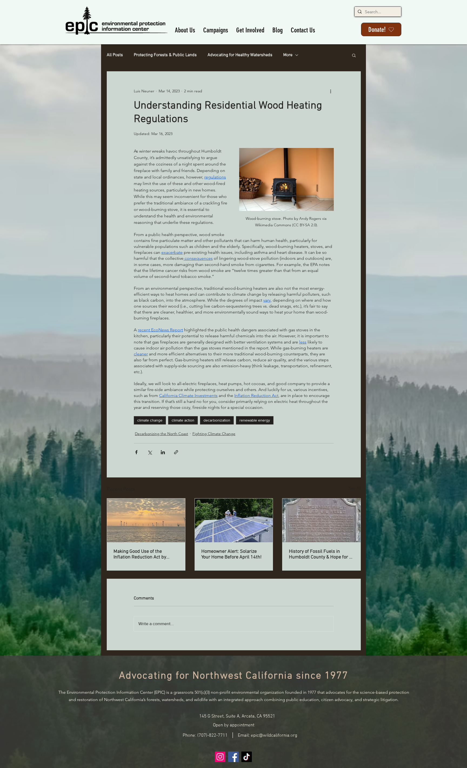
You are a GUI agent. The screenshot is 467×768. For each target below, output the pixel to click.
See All (355, 488)
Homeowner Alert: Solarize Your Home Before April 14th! (231, 554)
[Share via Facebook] (136, 452)
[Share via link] (176, 452)
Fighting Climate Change (213, 433)
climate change (149, 420)
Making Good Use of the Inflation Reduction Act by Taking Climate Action (140, 554)
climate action (183, 420)
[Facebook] (233, 757)
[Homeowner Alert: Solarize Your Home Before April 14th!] (234, 520)
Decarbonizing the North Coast (161, 433)
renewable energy (254, 420)
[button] (185, 30)
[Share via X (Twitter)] (149, 452)
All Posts (115, 55)
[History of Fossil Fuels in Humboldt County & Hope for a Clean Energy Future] (321, 520)
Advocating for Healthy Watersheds (240, 55)
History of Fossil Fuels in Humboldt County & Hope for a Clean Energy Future (320, 554)
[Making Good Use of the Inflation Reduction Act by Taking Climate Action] (146, 520)
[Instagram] (220, 757)
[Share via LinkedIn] (162, 452)
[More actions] (330, 91)
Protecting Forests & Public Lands (165, 55)
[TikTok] (246, 757)
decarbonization (217, 420)
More (287, 55)
